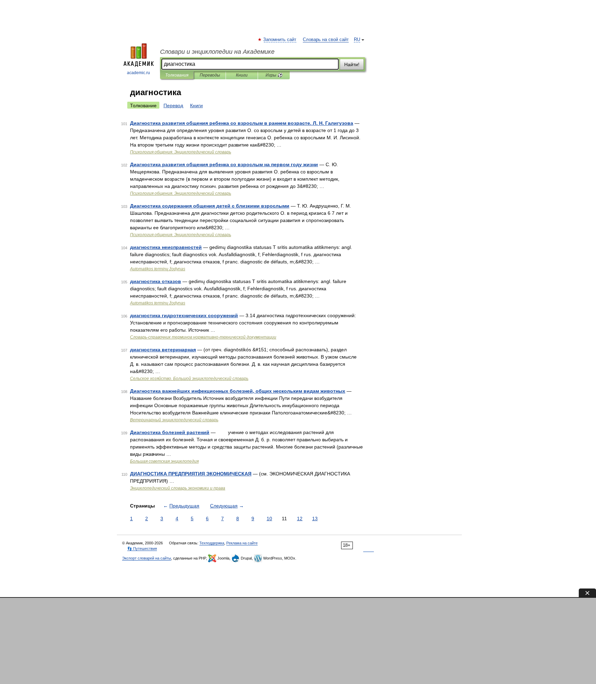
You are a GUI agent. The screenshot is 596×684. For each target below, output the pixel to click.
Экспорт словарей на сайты (146, 558)
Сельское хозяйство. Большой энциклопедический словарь (189, 378)
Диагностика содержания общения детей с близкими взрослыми (209, 206)
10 (269, 518)
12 (299, 518)
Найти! (351, 64)
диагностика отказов (155, 281)
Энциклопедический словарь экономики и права (177, 488)
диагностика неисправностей (166, 247)
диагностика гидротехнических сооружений (184, 315)
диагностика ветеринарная (163, 349)
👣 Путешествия (142, 548)
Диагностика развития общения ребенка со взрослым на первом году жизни (224, 164)
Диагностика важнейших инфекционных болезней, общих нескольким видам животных (237, 391)
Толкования (176, 75)
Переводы (210, 75)
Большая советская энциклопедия (164, 461)
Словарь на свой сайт (326, 39)
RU (357, 39)
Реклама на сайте (242, 543)
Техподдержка (211, 543)
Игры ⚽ (274, 75)
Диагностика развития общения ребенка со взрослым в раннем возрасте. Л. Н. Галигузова (241, 123)
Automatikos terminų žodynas (157, 268)
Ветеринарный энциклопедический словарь (174, 420)
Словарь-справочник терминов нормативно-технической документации (203, 337)
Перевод (173, 105)
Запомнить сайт (280, 39)
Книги (242, 75)
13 (315, 518)
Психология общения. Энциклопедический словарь (180, 152)
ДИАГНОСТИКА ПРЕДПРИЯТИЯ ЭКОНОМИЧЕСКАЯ (190, 473)
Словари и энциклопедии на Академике (217, 51)
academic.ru (138, 72)
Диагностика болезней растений (169, 432)
